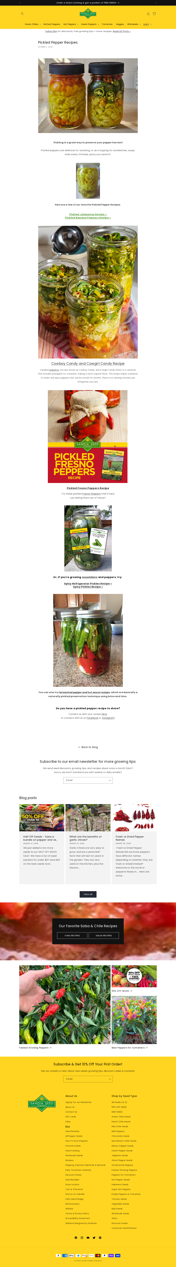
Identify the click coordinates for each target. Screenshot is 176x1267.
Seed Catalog (72, 1150)
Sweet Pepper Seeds (122, 1150)
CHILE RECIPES (72, 935)
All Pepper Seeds (73, 1136)
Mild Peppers (118, 1131)
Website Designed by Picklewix (81, 1223)
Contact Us (71, 1111)
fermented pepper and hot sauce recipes (84, 692)
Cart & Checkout (74, 1189)
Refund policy (72, 1204)
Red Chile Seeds (120, 1126)
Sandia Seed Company (91, 1261)
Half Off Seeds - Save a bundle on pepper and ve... (40, 838)
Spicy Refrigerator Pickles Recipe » (88, 583)
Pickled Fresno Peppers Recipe (88, 488)
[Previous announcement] (20, 2)
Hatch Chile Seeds (121, 1121)
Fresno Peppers (91, 493)
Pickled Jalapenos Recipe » (88, 214)
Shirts (114, 1218)
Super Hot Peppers (121, 1189)
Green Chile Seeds (121, 1116)
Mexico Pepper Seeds (123, 1145)
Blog (67, 1126)
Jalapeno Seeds (120, 1155)
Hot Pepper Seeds (121, 1179)
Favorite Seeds (73, 1145)
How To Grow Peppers (76, 1141)
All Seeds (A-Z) (119, 1102)
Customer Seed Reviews (124, 1228)
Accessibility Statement (77, 1218)
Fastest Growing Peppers (34, 1047)
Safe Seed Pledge (74, 1199)
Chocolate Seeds (120, 1136)
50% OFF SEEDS (120, 991)
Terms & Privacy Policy (77, 1213)
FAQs (68, 1121)
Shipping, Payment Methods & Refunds (85, 1165)
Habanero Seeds (120, 1184)
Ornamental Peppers (122, 1165)
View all (88, 894)
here (104, 714)
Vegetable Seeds (120, 1204)
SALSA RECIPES (104, 935)
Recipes (69, 1160)
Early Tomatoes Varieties (78, 1170)
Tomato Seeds (119, 1199)
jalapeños (54, 370)
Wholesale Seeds (74, 1155)
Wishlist (69, 1208)
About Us (70, 1107)
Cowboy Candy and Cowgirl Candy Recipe (88, 363)
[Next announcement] (156, 2)
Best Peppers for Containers (128, 1047)
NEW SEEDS (117, 1111)
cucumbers (89, 577)
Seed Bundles (72, 1179)
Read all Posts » (122, 31)
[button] (22, 14)
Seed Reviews (72, 1131)
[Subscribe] (110, 780)
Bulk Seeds (117, 1208)
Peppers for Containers (124, 1174)
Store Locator (72, 1184)
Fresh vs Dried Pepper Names (130, 838)
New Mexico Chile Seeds (124, 1141)
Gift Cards (70, 1116)
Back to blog (90, 747)
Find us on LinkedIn (75, 1194)
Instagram (108, 718)
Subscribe (51, 31)
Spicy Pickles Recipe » (88, 586)
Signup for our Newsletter (78, 1102)
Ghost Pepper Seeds (122, 1160)
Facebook (92, 718)
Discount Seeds (73, 1174)
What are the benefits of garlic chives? (86, 838)
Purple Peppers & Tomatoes (126, 1194)
